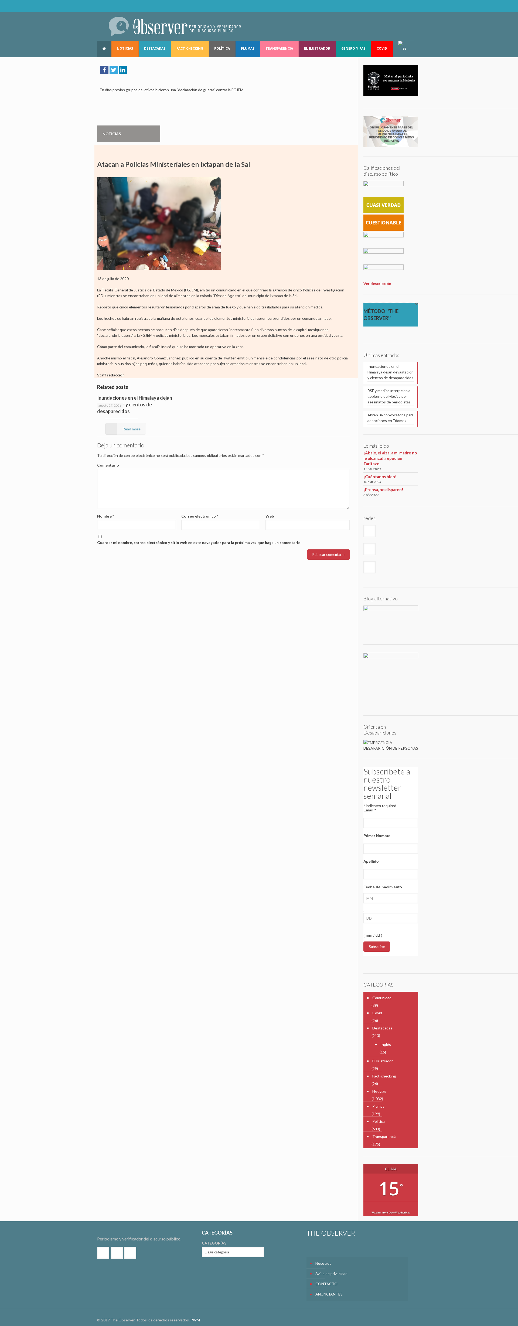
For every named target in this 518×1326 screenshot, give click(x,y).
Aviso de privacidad (331, 1273)
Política (378, 1121)
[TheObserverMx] (174, 26)
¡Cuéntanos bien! (380, 476)
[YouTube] (411, 6)
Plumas (378, 1106)
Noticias (379, 1091)
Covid (377, 1013)
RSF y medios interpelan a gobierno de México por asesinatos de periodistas (389, 396)
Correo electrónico (199, 516)
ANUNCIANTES (329, 1294)
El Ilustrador (382, 1061)
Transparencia (384, 1136)
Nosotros (323, 1263)
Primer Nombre (376, 836)
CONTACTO (326, 1283)
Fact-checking (384, 1076)
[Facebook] (397, 6)
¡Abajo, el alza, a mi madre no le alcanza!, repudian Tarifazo (390, 458)
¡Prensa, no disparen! (383, 489)
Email (369, 810)
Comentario (108, 465)
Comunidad (381, 997)
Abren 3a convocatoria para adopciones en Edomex (390, 418)
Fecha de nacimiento (382, 887)
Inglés (385, 1044)
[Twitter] (404, 6)
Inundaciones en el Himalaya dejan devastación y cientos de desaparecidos (134, 404)
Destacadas (382, 1028)
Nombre (105, 516)
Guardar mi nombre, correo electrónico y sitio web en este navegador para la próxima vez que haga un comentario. (199, 542)
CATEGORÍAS (214, 1243)
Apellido (371, 861)
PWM (195, 1320)
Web (269, 516)
